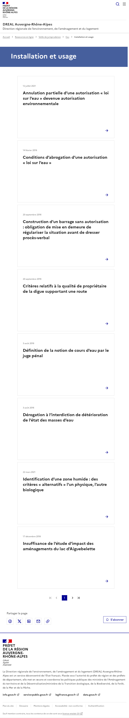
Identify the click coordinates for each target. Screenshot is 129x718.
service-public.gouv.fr (36, 695)
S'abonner (117, 620)
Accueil (6, 37)
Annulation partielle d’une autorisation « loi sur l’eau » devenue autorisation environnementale (66, 98)
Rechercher (117, 4)
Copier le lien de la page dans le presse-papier (47, 621)
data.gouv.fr (90, 695)
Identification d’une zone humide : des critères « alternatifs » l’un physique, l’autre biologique (65, 484)
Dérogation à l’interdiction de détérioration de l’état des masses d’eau (65, 417)
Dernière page (78, 598)
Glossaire (23, 705)
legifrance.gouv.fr (65, 695)
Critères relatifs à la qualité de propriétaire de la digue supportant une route (64, 288)
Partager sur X (19, 621)
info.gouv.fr (9, 695)
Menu (124, 4)
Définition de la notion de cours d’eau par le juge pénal (66, 353)
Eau (67, 37)
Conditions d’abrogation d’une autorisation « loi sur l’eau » (65, 160)
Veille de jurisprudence (50, 37)
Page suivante (72, 598)
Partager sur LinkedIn (29, 621)
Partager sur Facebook (10, 621)
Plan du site (8, 705)
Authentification (96, 705)
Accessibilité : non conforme (69, 705)
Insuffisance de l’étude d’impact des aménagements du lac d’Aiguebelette (59, 546)
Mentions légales (42, 705)
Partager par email (38, 621)
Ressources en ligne (24, 37)
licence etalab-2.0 (70, 713)
